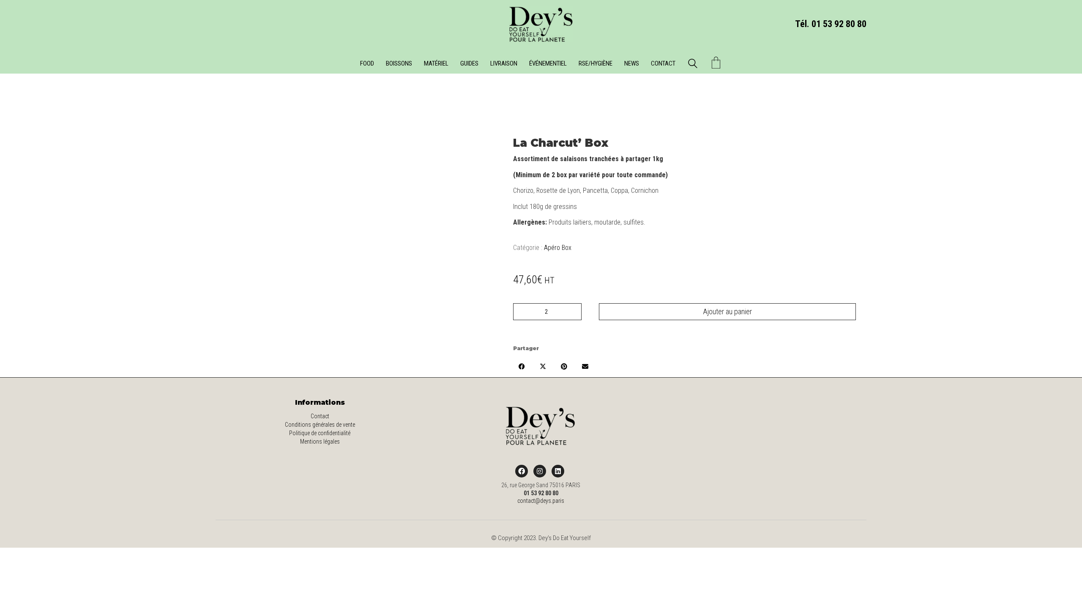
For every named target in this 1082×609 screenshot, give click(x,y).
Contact (320, 416)
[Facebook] (521, 366)
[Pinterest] (563, 366)
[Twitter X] (542, 366)
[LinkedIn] (558, 471)
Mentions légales (320, 441)
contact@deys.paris (540, 500)
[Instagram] (539, 471)
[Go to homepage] (541, 24)
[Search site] (692, 65)
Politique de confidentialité (319, 433)
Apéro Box (557, 248)
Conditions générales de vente (320, 424)
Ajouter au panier (727, 311)
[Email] (585, 366)
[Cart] (716, 64)
